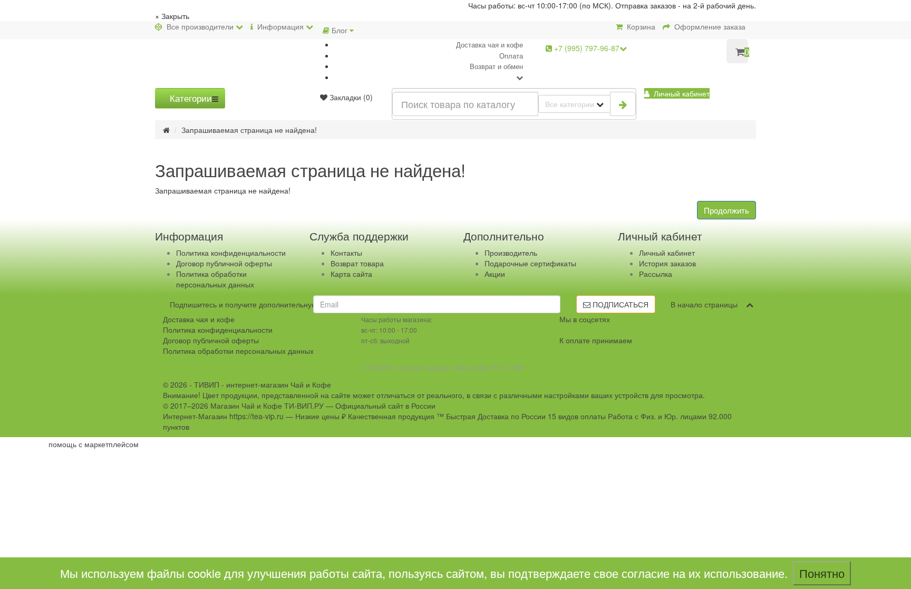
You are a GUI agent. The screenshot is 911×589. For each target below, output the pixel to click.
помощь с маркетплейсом (94, 444)
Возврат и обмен (496, 66)
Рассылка (655, 273)
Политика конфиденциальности (231, 252)
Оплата (511, 56)
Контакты (346, 252)
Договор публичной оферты (224, 263)
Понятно (822, 573)
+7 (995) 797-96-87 (585, 48)
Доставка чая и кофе (489, 45)
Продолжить (726, 210)
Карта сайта (351, 273)
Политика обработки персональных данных (215, 278)
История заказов (667, 263)
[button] (677, 93)
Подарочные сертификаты (530, 263)
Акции (494, 273)
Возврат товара (357, 263)
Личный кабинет (667, 252)
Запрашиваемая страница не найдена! (249, 129)
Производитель (510, 252)
